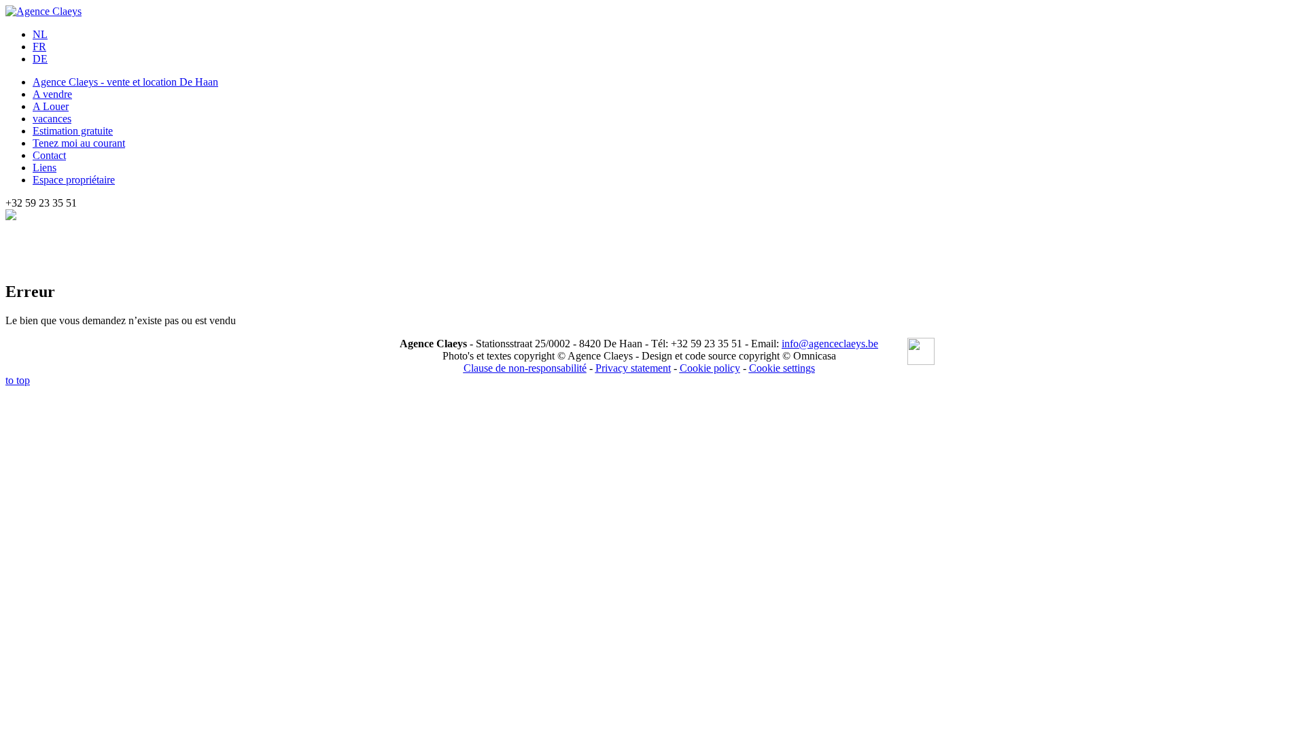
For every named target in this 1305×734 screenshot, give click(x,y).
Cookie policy (710, 368)
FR (39, 46)
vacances (52, 118)
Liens (44, 167)
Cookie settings (782, 368)
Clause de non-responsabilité (525, 368)
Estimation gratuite (73, 131)
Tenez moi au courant (79, 143)
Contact (49, 155)
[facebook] (921, 353)
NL (40, 34)
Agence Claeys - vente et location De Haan (125, 82)
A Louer (51, 106)
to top (17, 380)
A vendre (52, 94)
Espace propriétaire (74, 180)
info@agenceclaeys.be (830, 343)
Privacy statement (633, 368)
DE (40, 59)
